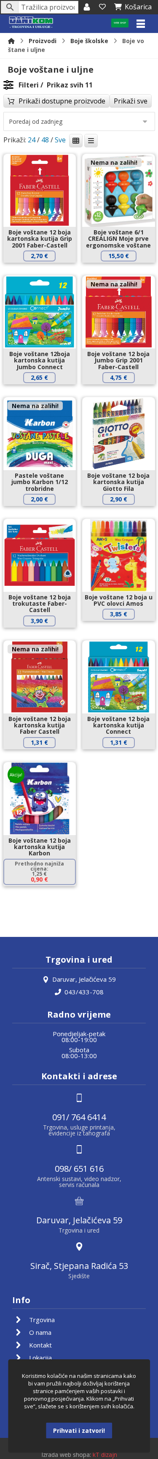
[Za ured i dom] (31, 22)
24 (31, 139)
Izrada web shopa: (66, 1455)
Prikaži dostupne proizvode (62, 101)
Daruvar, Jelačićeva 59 (84, 979)
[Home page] (11, 41)
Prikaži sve (130, 101)
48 (45, 139)
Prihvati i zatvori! (79, 1430)
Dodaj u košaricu (45, 270)
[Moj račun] (87, 7)
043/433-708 (84, 992)
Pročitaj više (124, 270)
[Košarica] (102, 7)
